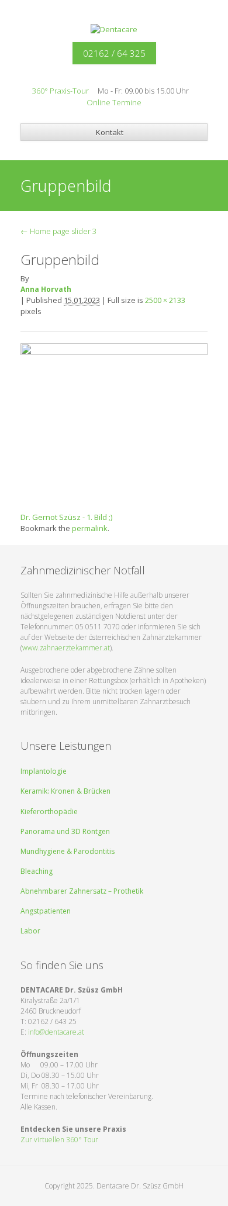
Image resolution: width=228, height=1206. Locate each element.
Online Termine (114, 102)
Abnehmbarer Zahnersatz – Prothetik (81, 891)
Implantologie (43, 771)
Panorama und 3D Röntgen (65, 831)
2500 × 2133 (165, 300)
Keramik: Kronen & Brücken (65, 791)
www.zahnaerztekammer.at (66, 648)
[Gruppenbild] (114, 422)
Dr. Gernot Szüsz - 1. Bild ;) (66, 517)
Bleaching (36, 871)
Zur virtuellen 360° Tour (59, 1140)
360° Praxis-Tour (60, 90)
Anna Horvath (45, 289)
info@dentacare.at (56, 1032)
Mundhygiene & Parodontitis (67, 851)
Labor (30, 931)
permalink (90, 528)
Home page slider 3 (58, 231)
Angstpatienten (45, 911)
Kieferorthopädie (49, 811)
